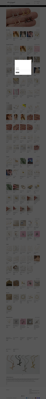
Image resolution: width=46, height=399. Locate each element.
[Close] (31, 60)
